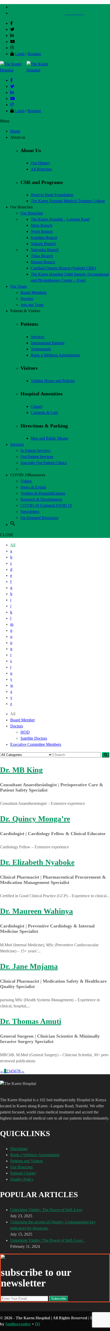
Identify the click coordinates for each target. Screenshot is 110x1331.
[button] (12, 524)
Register (34, 54)
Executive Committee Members (35, 744)
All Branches (41, 169)
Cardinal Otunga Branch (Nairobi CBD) (63, 268)
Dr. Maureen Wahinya (36, 911)
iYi (37, 1324)
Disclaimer (19, 1149)
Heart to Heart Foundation (52, 195)
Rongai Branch (43, 262)
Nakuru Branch (43, 243)
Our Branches (21, 1167)
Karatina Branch (44, 237)
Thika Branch (42, 256)
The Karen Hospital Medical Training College (68, 201)
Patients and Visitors (26, 1161)
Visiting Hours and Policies (53, 381)
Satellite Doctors (33, 738)
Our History (40, 163)
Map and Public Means (49, 438)
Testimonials (41, 349)
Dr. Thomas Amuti (30, 1021)
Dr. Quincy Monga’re (35, 818)
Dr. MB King (21, 770)
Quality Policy (22, 1179)
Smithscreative (18, 1324)
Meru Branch (41, 225)
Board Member (22, 720)
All (12, 545)
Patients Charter (23, 1173)
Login (20, 54)
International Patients (47, 343)
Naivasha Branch (45, 250)
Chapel (36, 406)
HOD (25, 732)
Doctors (16, 726)
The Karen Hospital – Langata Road (60, 219)
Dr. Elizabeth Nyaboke (37, 862)
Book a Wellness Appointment (55, 355)
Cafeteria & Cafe (44, 412)
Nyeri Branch (42, 231)
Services (37, 337)
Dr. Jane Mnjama (29, 966)
